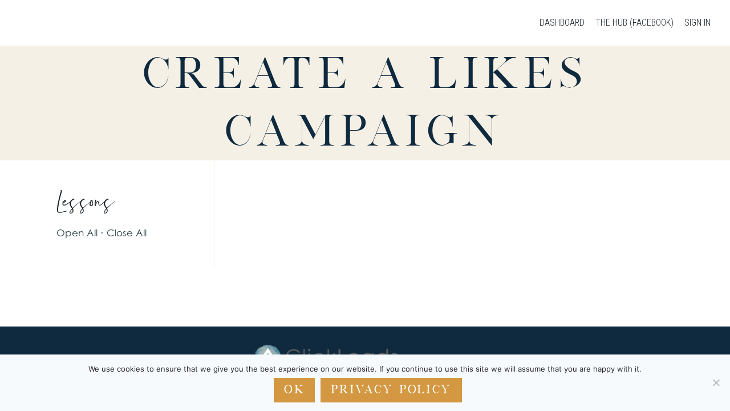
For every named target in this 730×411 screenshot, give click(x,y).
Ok (294, 389)
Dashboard (562, 22)
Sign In (697, 22)
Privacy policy (391, 389)
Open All (77, 233)
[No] (715, 382)
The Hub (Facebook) (634, 22)
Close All (127, 233)
